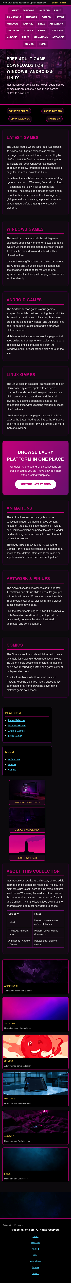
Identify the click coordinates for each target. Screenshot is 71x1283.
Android (44, 10)
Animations (14, 17)
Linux (57, 10)
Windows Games (17, 725)
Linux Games (15, 735)
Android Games (16, 730)
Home (42, 43)
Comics (46, 17)
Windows (29, 10)
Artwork (31, 17)
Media (63, 2)
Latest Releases (16, 720)
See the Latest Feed (35, 484)
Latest (55, 2)
